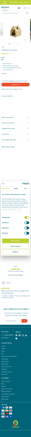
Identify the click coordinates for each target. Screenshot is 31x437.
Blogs (2, 383)
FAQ (2, 354)
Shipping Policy (5, 361)
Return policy (4, 364)
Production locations (6, 372)
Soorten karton (5, 396)
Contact (21, 2)
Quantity (4, 73)
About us (26, 2)
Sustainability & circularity (8, 394)
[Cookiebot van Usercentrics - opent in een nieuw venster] (22, 184)
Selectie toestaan (15, 246)
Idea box (3, 386)
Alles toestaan (15, 240)
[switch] (26, 222)
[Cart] (25, 8)
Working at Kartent (6, 391)
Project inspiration (6, 381)
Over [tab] (25, 188)
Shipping (11, 81)
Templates (4, 369)
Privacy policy (4, 359)
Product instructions (6, 366)
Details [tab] (16, 188)
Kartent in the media (6, 389)
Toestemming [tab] (6, 188)
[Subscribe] (25, 321)
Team (3, 351)
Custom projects (13, 2)
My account (4, 374)
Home (2, 47)
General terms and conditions (9, 356)
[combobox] (15, 13)
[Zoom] (24, 39)
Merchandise (4, 399)
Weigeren (15, 252)
